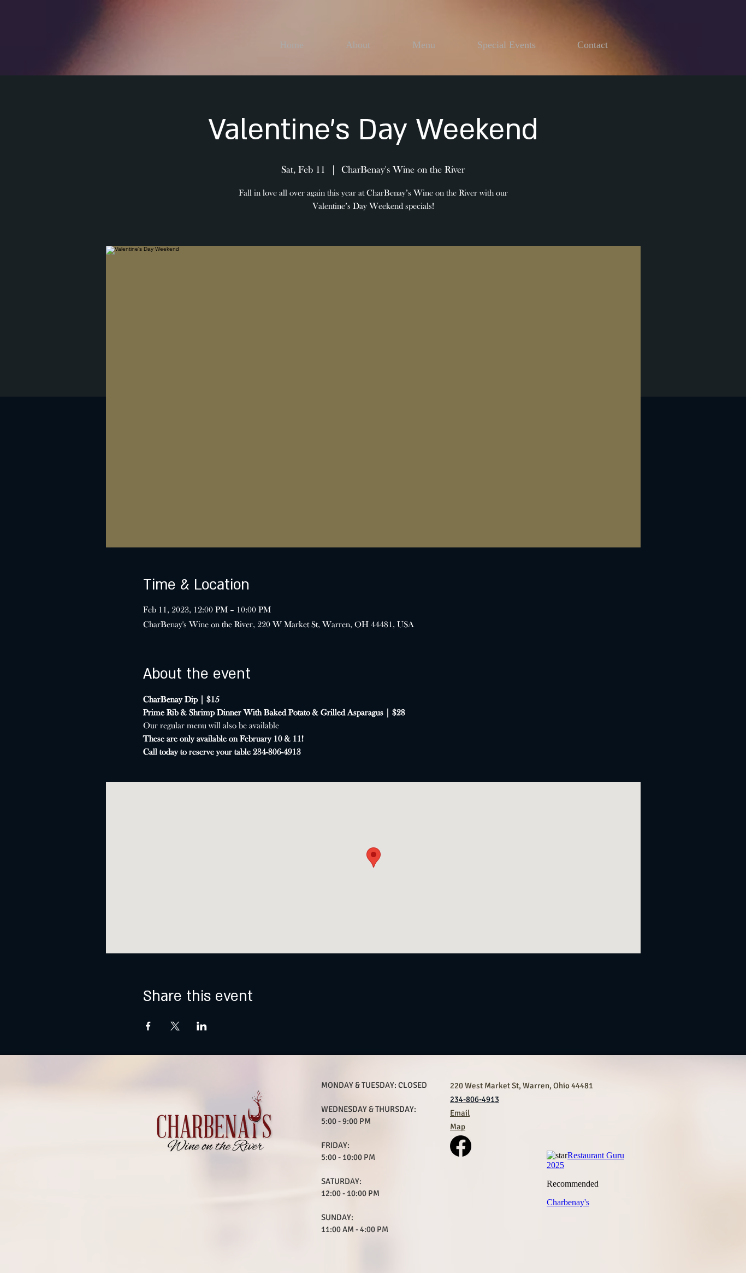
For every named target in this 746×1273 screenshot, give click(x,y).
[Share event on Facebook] (148, 1026)
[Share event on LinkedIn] (202, 1026)
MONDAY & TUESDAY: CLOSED (374, 1085)
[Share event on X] (175, 1026)
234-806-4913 (474, 1099)
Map (457, 1126)
